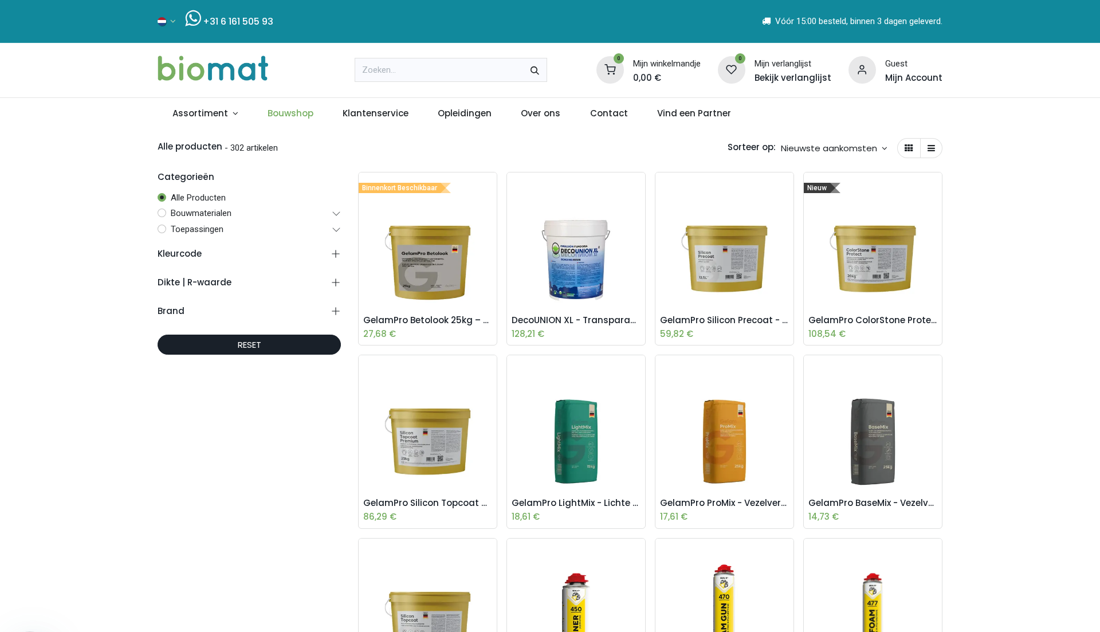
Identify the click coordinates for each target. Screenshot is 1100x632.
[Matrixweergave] (909, 148)
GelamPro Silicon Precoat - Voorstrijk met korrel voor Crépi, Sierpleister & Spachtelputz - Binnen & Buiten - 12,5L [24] (724, 320)
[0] (610, 69)
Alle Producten (198, 198)
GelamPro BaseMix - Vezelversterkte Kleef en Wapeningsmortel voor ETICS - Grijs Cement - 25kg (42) (872, 503)
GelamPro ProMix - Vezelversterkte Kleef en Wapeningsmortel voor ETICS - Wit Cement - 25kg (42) (724, 503)
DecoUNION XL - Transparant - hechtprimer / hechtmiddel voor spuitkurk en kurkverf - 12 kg (576, 320)
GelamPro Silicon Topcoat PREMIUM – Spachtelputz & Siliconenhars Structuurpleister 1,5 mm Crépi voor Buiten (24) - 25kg (427, 503)
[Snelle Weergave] (491, 189)
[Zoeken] (535, 69)
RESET (249, 345)
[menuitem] (205, 113)
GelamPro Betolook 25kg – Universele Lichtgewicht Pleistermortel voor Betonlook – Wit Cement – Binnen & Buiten (427, 320)
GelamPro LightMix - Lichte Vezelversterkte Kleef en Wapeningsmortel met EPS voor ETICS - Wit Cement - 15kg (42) (576, 503)
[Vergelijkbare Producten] (491, 267)
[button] (834, 148)
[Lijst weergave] (931, 148)
